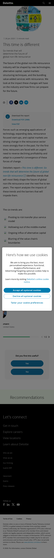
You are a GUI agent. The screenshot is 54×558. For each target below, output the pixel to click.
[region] (27, 279)
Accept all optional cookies (27, 290)
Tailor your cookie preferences (27, 302)
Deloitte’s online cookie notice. (36, 280)
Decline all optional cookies (27, 296)
